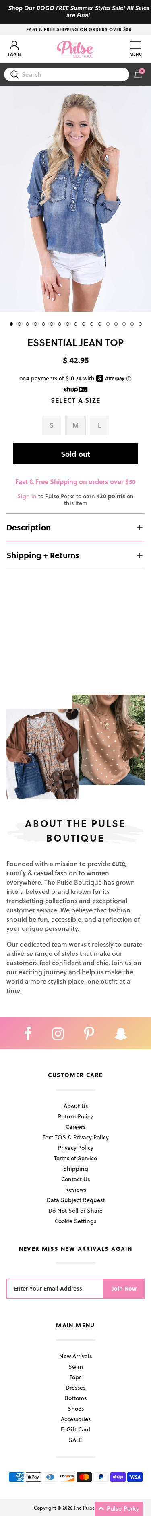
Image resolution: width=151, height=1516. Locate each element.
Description (28, 527)
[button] (119, 1509)
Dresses (75, 1387)
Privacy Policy (75, 1147)
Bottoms (76, 1398)
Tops (75, 1377)
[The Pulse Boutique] (75, 49)
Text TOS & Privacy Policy (76, 1137)
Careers (75, 1126)
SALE (75, 1440)
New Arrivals (75, 1356)
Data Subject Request (76, 1200)
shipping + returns (42, 555)
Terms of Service (75, 1158)
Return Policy (75, 1116)
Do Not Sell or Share (75, 1210)
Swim (75, 1366)
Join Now (124, 1288)
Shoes (76, 1408)
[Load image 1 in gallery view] (75, 199)
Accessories (76, 1419)
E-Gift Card (76, 1429)
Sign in (27, 496)
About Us (76, 1105)
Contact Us (75, 1179)
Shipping (75, 1168)
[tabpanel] (75, 199)
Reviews (75, 1189)
